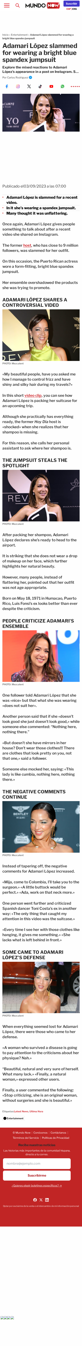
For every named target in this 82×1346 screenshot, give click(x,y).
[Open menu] (6, 5)
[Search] (17, 5)
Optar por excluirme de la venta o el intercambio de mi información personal (41, 1206)
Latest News (21, 1111)
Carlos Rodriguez (17, 77)
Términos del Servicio (26, 1137)
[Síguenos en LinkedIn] (47, 1200)
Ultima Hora (36, 1111)
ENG (74, 9)
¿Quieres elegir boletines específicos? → (37, 1185)
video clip (33, 395)
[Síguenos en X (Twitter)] (41, 1200)
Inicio (5, 34)
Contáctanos (58, 1132)
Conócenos (40, 1132)
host (27, 245)
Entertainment (19, 34)
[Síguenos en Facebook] (35, 1200)
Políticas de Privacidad (55, 1137)
